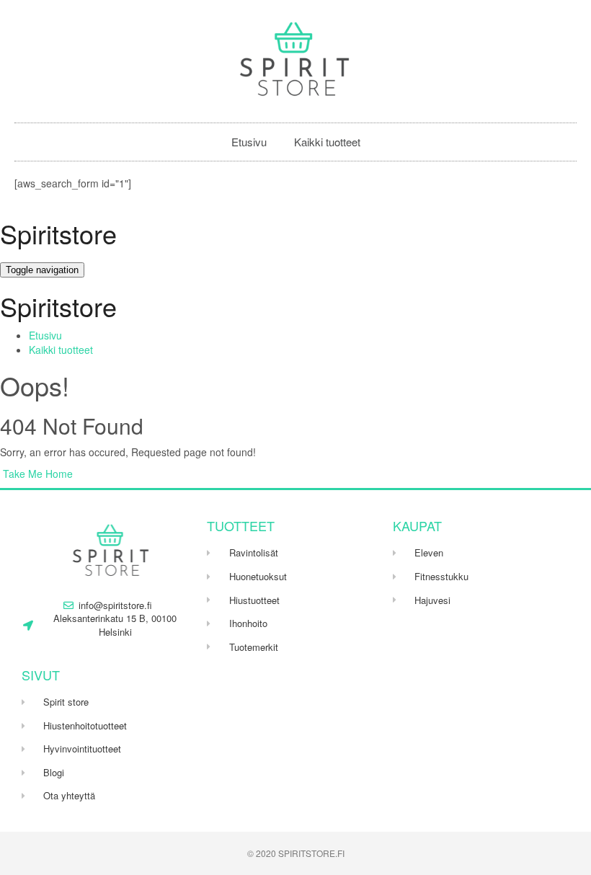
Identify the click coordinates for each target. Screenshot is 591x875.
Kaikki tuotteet (327, 141)
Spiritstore (58, 233)
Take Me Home (36, 473)
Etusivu (249, 141)
